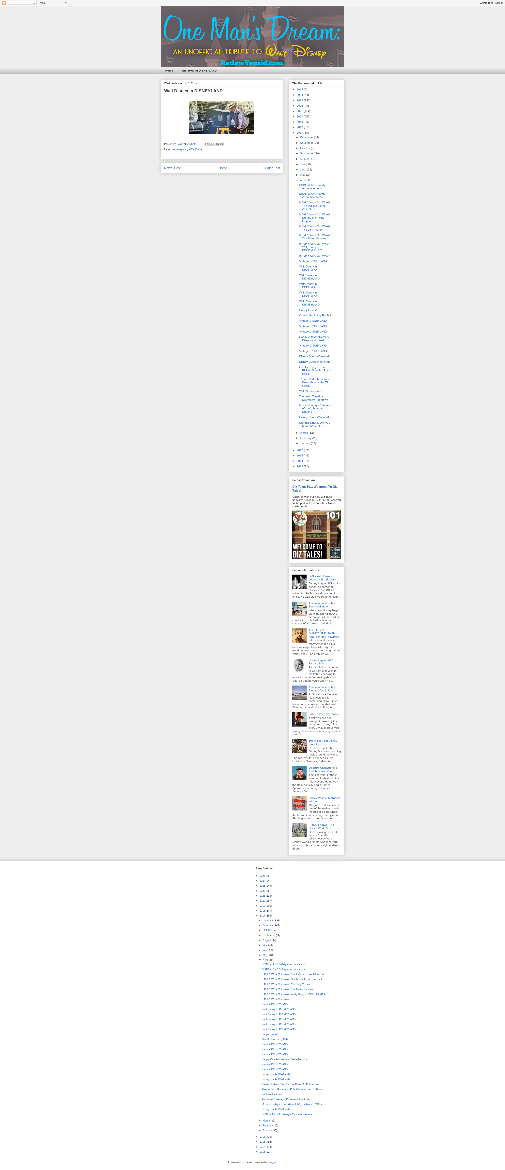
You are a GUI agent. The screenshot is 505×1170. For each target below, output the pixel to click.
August (305, 158)
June (303, 169)
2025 (300, 89)
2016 (300, 450)
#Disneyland (180, 149)
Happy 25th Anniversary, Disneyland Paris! (314, 338)
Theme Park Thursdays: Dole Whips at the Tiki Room (314, 382)
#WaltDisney (196, 149)
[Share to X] (214, 144)
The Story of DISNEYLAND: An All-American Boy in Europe (324, 633)
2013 (300, 466)
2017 (300, 132)
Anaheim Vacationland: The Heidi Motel (323, 605)
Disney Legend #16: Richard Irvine (321, 662)
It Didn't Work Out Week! (314, 255)
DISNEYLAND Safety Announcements (312, 187)
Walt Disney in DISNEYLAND (309, 268)
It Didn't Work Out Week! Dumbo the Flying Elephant (314, 218)
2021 (300, 111)
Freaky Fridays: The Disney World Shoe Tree (324, 826)
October (305, 148)
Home (169, 70)
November (307, 142)
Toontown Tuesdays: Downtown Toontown (313, 398)
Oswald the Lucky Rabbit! (315, 315)
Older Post (272, 168)
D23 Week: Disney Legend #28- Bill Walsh (323, 578)
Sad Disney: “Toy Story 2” (324, 713)
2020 (300, 116)
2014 (300, 460)
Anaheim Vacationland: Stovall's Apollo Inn (323, 689)
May (303, 174)
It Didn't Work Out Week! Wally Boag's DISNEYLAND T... (314, 247)
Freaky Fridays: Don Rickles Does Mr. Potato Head (315, 370)
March (304, 432)
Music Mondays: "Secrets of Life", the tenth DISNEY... (315, 409)
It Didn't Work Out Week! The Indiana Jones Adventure (314, 206)
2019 (300, 121)
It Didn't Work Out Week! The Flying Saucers (314, 237)
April (303, 180)
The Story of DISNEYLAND (199, 70)
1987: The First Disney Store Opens (323, 742)
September (307, 153)
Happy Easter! (308, 310)
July (303, 164)
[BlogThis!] (210, 144)
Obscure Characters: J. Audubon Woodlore (323, 769)
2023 (300, 100)
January (305, 443)
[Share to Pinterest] (222, 144)
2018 (300, 127)
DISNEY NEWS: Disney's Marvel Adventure (314, 424)
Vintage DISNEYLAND (313, 261)
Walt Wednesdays (310, 391)
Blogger (272, 1162)
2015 (300, 455)
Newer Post (172, 168)
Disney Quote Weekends (314, 356)
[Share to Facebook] (218, 144)
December (307, 137)
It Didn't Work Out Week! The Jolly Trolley (314, 228)
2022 (300, 105)
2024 (300, 94)
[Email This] (207, 144)
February (306, 438)
